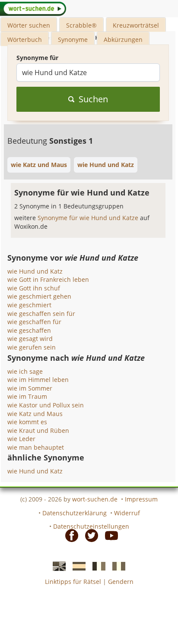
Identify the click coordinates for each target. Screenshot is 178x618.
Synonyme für (37, 58)
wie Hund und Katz (35, 271)
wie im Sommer (29, 388)
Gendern (121, 581)
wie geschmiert (29, 305)
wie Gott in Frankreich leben (48, 279)
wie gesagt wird (30, 338)
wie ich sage (25, 371)
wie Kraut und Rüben (38, 430)
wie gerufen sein (31, 347)
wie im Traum (27, 396)
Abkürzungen (123, 39)
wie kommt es (27, 422)
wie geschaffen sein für (41, 313)
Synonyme (73, 39)
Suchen (93, 99)
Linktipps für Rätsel (73, 581)
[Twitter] (89, 535)
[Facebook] (69, 535)
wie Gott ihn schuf (33, 288)
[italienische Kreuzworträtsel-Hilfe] (116, 565)
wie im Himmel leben (38, 379)
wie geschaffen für (34, 322)
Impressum (141, 499)
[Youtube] (109, 535)
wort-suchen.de (95, 499)
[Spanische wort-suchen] (76, 565)
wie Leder (21, 439)
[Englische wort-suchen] (57, 565)
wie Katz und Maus (35, 414)
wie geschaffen (29, 330)
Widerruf (127, 513)
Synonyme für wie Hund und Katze (89, 218)
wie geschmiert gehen (39, 296)
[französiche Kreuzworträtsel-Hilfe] (96, 565)
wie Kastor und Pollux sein (45, 405)
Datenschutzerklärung (74, 513)
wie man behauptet (35, 447)
